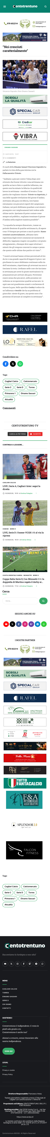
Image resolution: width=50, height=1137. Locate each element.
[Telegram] (37, 624)
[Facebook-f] (19, 624)
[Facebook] (5, 364)
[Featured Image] (25, 466)
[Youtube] (6, 624)
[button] (4, 6)
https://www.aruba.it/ (25, 1117)
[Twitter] (13, 364)
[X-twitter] (12, 624)
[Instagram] (25, 624)
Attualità (9, 399)
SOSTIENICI (7, 1018)
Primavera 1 (10, 393)
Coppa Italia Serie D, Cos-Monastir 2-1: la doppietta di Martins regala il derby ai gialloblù (23, 582)
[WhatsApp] (20, 364)
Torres (32, 387)
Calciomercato (30, 381)
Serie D (20, 387)
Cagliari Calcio (11, 381)
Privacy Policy (7, 1074)
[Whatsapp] (44, 624)
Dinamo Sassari (28, 393)
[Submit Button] (43, 601)
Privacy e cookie (8, 1070)
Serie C (8, 387)
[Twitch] (31, 624)
